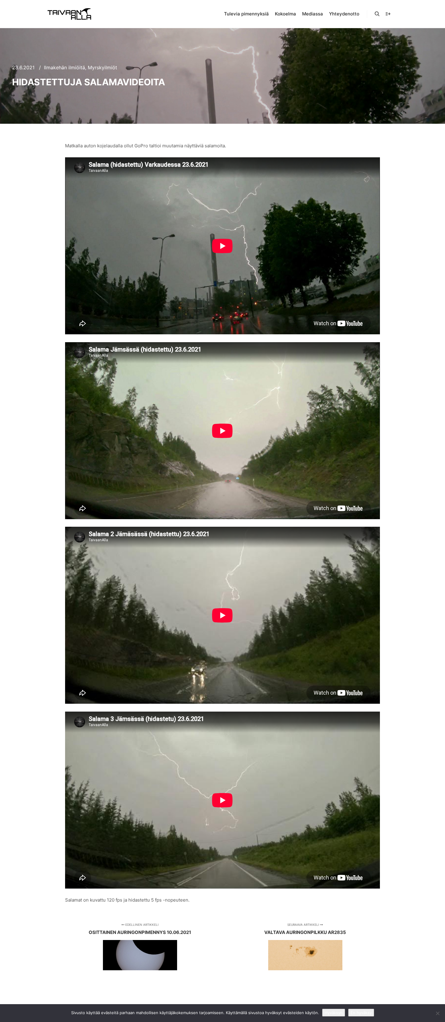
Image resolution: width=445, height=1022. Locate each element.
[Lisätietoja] (388, 14)
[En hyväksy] (437, 1013)
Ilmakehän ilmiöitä (64, 67)
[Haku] (377, 14)
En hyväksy (361, 1012)
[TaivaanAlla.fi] (69, 14)
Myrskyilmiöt (102, 67)
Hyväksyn (334, 1012)
